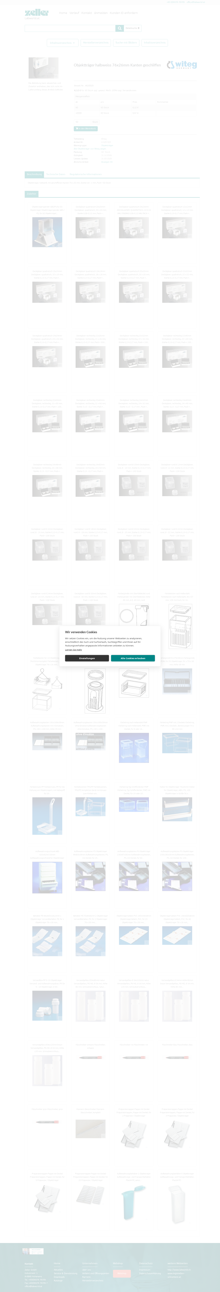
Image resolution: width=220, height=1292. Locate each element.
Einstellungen (87, 658)
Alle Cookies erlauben (133, 658)
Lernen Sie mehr (73, 649)
